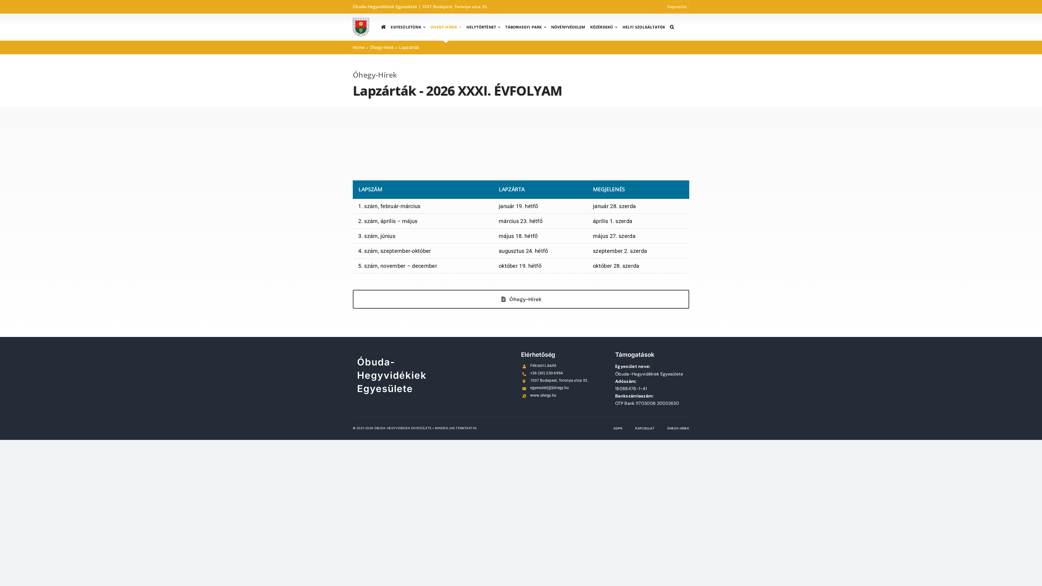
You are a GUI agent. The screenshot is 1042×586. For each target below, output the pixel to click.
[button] (672, 27)
